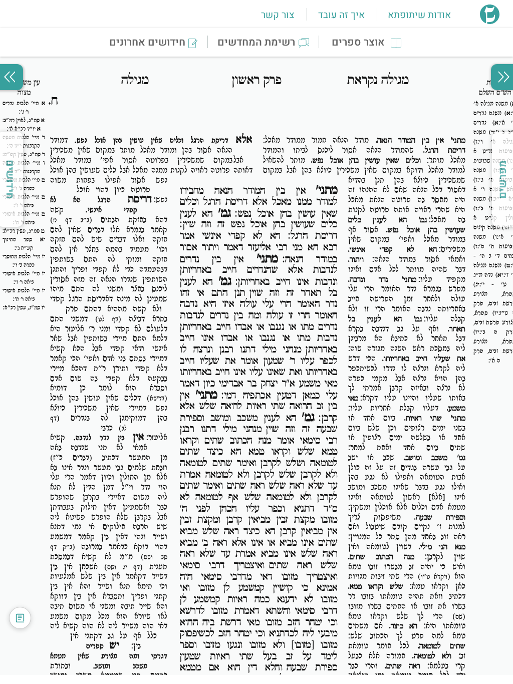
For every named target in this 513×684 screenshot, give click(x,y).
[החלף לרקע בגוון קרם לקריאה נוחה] (20, 618)
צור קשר (277, 15)
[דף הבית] (489, 21)
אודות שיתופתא (419, 15)
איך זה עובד (341, 15)
